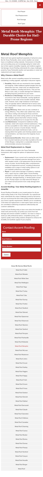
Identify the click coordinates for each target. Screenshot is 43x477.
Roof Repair (21, 11)
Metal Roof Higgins (22, 371)
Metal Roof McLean (21, 350)
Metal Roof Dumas (21, 443)
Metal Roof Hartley (21, 367)
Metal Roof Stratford (21, 308)
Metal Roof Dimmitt (22, 397)
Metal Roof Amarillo (21, 460)
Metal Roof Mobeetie (21, 342)
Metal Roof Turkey (21, 291)
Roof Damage (21, 19)
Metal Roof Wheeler (21, 274)
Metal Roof (21, 469)
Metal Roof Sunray (21, 299)
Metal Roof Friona (21, 388)
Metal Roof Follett (21, 270)
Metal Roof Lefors (21, 359)
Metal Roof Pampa (21, 447)
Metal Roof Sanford (21, 329)
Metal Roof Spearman (21, 316)
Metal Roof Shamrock (21, 321)
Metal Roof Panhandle (21, 337)
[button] (40, 5)
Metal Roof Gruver (21, 363)
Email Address (7, 239)
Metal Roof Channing (21, 426)
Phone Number (7, 246)
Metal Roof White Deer (21, 278)
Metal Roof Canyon (21, 456)
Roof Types (21, 23)
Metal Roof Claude (21, 409)
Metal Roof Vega (21, 287)
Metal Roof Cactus (21, 430)
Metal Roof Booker (21, 435)
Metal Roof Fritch (21, 380)
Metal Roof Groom (21, 384)
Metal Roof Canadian (21, 422)
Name (4, 231)
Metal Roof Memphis (21, 346)
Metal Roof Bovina (21, 439)
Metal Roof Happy (21, 376)
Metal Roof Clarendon (21, 414)
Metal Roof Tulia (21, 295)
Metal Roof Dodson (21, 392)
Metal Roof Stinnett (22, 312)
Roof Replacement (21, 15)
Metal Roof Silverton (21, 325)
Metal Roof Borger (21, 464)
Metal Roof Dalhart (22, 401)
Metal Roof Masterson (21, 354)
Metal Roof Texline (21, 304)
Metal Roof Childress (21, 418)
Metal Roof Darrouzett (21, 405)
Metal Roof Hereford (21, 452)
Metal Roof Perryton (21, 333)
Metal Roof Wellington (21, 282)
